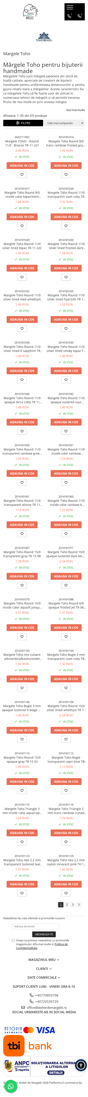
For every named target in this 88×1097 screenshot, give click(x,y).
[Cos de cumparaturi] (69, 24)
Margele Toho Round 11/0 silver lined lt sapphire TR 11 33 (22, 349)
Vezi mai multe (75, 110)
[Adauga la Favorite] (22, 174)
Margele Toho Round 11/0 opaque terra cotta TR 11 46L (22, 400)
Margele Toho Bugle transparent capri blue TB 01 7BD (66, 759)
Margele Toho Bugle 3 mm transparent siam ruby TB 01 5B (66, 657)
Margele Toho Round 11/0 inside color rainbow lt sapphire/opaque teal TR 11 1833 (66, 503)
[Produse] (70, 8)
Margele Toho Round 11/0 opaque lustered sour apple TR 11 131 (66, 400)
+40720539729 (46, 1001)
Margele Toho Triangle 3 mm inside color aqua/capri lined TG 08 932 (22, 811)
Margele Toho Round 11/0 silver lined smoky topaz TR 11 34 (66, 349)
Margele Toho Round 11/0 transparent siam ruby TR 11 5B (66, 194)
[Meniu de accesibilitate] (81, 1065)
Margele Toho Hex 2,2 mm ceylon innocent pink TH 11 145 (66, 862)
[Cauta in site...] (80, 24)
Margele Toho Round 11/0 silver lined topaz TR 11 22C (22, 246)
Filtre (24, 123)
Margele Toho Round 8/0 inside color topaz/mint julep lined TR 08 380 (22, 194)
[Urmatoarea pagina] (79, 904)
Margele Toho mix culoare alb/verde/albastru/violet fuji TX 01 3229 (22, 657)
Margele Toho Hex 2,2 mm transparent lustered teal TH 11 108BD (22, 862)
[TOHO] (44, 37)
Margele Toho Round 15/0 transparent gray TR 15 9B (22, 554)
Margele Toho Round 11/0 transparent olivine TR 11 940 (22, 503)
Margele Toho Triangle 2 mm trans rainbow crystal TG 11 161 (66, 811)
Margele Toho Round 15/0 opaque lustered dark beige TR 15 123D (66, 554)
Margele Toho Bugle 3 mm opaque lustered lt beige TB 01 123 (22, 708)
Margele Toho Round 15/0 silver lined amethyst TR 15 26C (66, 708)
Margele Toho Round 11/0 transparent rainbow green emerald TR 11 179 (22, 451)
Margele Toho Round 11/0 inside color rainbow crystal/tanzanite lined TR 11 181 (66, 451)
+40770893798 (46, 995)
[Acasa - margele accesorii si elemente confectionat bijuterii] (30, 11)
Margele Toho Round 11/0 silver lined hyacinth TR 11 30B (66, 297)
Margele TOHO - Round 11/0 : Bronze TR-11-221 (22, 143)
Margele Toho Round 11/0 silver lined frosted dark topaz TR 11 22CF (66, 246)
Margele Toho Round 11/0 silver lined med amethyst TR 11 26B (22, 297)
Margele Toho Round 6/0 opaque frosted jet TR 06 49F (66, 605)
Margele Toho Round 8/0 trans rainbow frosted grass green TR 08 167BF (66, 143)
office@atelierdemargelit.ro (46, 1007)
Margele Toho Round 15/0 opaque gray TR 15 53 (22, 759)
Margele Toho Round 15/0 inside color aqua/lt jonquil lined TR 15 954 (22, 605)
